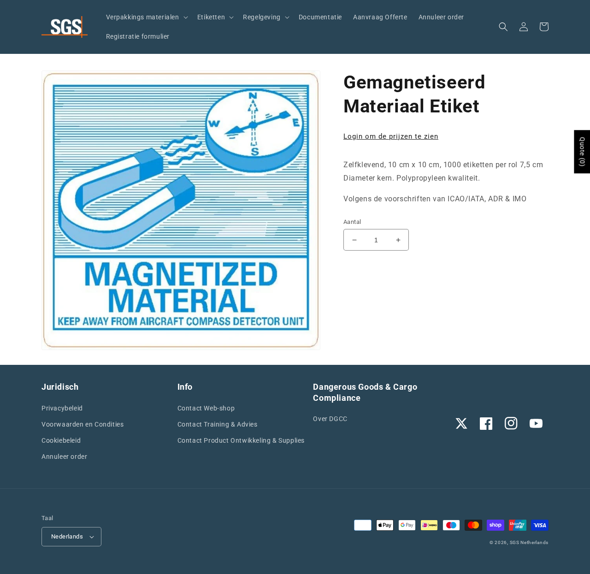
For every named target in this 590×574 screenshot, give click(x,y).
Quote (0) (582, 151)
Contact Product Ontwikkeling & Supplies (241, 440)
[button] (146, 17)
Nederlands (67, 536)
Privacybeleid (62, 408)
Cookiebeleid (61, 440)
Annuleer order (64, 456)
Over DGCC (330, 418)
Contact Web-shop (206, 408)
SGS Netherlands (529, 542)
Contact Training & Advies (217, 424)
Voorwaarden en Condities (82, 424)
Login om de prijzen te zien (390, 136)
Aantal (352, 221)
